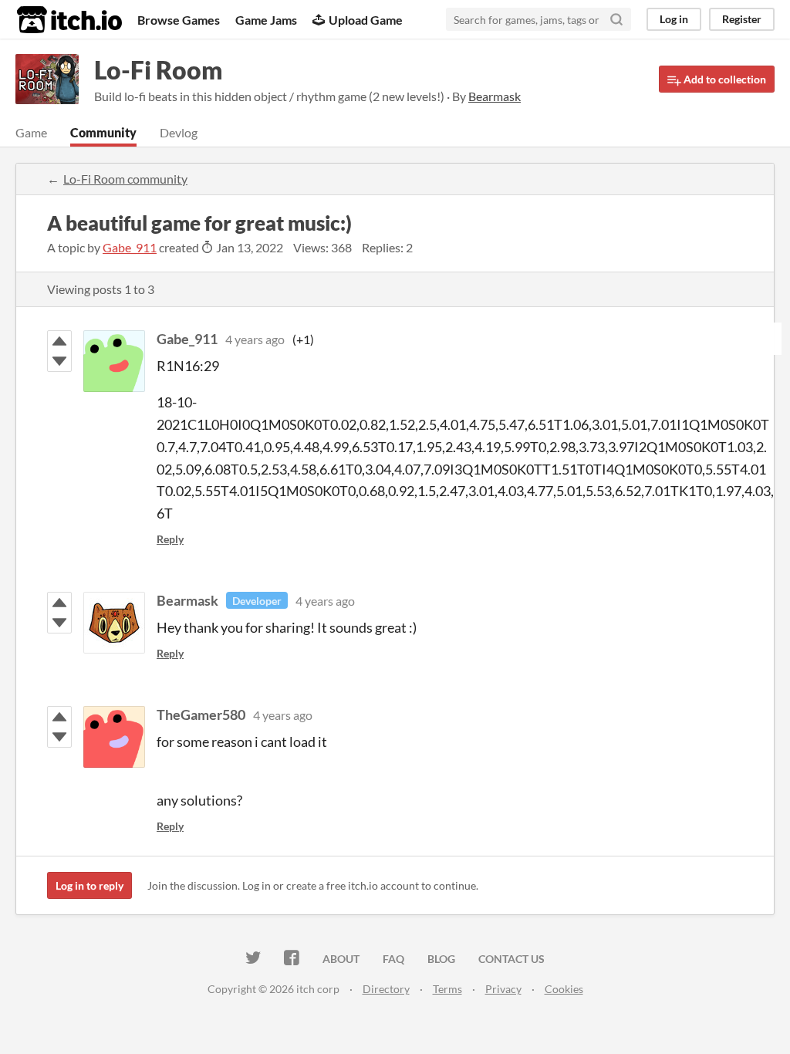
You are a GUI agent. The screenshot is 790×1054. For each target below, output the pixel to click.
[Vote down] (59, 361)
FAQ (393, 958)
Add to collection (723, 79)
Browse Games (178, 19)
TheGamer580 (201, 714)
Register (741, 18)
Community (103, 132)
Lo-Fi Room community (125, 178)
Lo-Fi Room (158, 70)
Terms (447, 988)
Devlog (179, 132)
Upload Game (366, 19)
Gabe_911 (130, 247)
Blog (441, 958)
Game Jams (266, 19)
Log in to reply (89, 885)
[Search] (616, 19)
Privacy (503, 988)
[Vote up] (59, 341)
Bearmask (187, 600)
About (341, 958)
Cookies (564, 988)
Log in (674, 18)
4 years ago (255, 339)
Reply (170, 539)
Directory (386, 988)
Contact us (511, 958)
